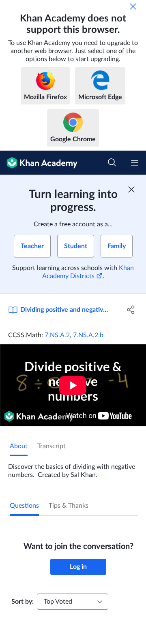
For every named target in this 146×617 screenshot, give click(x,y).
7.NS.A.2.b (88, 335)
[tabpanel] (73, 467)
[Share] (131, 310)
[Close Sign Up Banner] (131, 189)
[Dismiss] (133, 6)
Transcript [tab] (51, 446)
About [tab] (19, 446)
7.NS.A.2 (57, 335)
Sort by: (22, 601)
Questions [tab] (24, 505)
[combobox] (72, 602)
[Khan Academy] (38, 162)
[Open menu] (135, 163)
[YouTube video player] (73, 385)
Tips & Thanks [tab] (68, 505)
